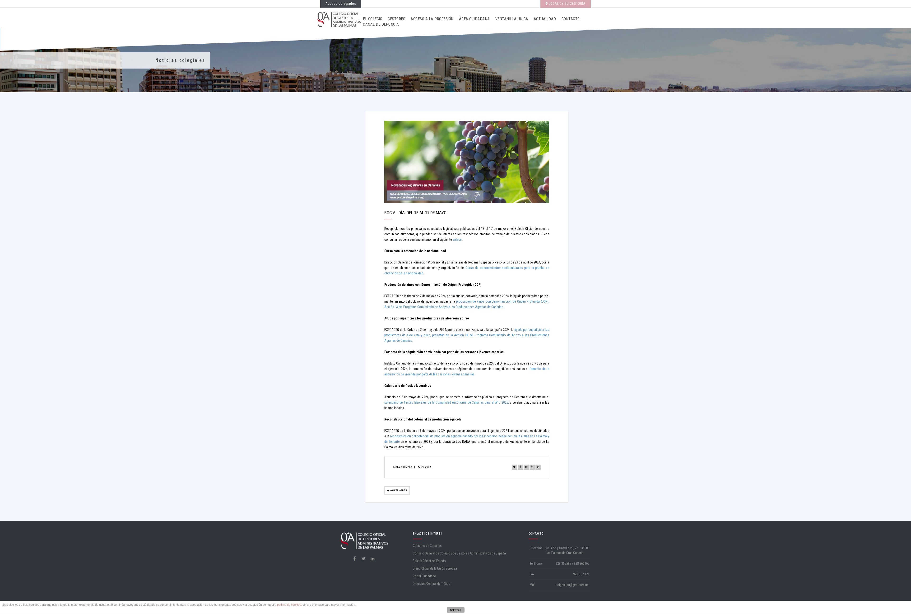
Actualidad (545, 19)
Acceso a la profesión (432, 19)
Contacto (571, 19)
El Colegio (372, 19)
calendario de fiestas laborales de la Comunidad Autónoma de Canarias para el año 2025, (446, 402)
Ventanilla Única (511, 19)
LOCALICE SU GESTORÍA (567, 3)
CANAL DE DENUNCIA (381, 24)
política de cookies (289, 604)
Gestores (396, 19)
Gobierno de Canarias (427, 546)
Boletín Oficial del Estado (429, 561)
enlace (457, 239)
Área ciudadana (474, 19)
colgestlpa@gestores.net (573, 585)
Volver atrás (398, 490)
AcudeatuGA (424, 467)
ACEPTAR (455, 610)
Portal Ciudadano (424, 576)
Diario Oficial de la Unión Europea (435, 568)
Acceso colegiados (340, 3)
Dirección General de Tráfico (431, 584)
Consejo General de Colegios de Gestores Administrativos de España (459, 553)
